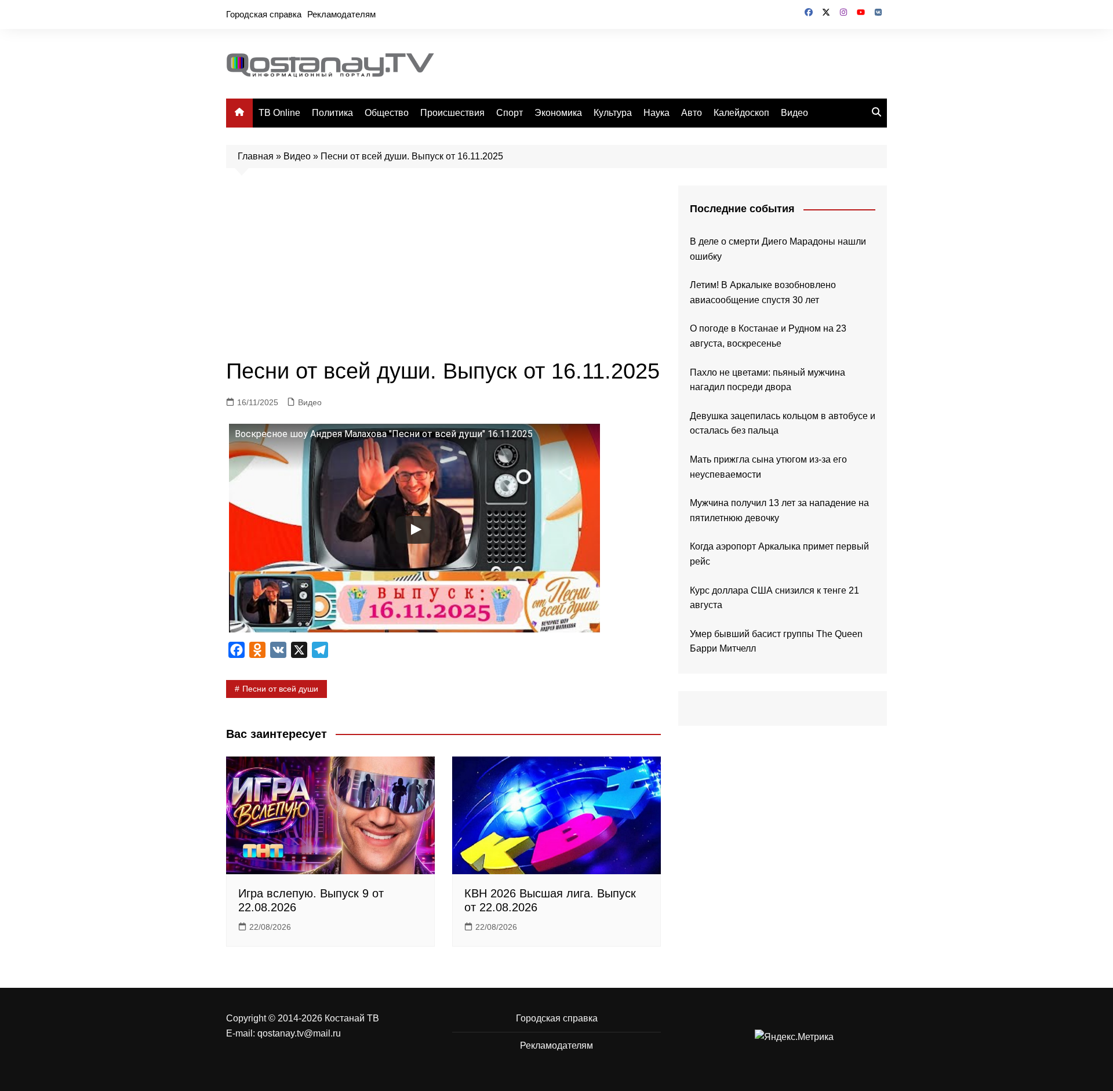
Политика (332, 113)
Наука (656, 113)
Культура (613, 113)
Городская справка (263, 14)
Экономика (558, 113)
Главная (256, 156)
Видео (794, 113)
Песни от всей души (280, 688)
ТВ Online (279, 113)
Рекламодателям (341, 14)
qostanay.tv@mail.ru (299, 1033)
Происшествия (452, 113)
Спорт (509, 113)
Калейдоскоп (741, 113)
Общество (387, 113)
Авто (691, 113)
